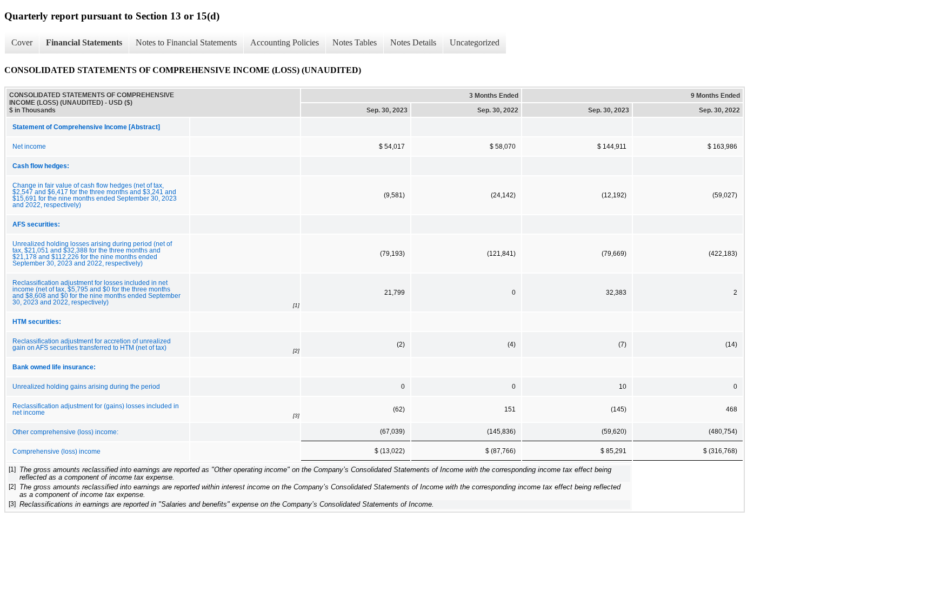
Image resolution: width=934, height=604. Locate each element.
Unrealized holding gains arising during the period (86, 386)
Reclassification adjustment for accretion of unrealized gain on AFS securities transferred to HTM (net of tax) (91, 344)
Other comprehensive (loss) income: (65, 432)
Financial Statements (84, 42)
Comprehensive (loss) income (56, 451)
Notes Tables (354, 42)
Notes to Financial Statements (186, 42)
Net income (29, 146)
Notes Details (413, 42)
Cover (21, 42)
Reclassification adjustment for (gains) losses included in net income (95, 409)
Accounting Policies (284, 42)
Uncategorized (474, 42)
